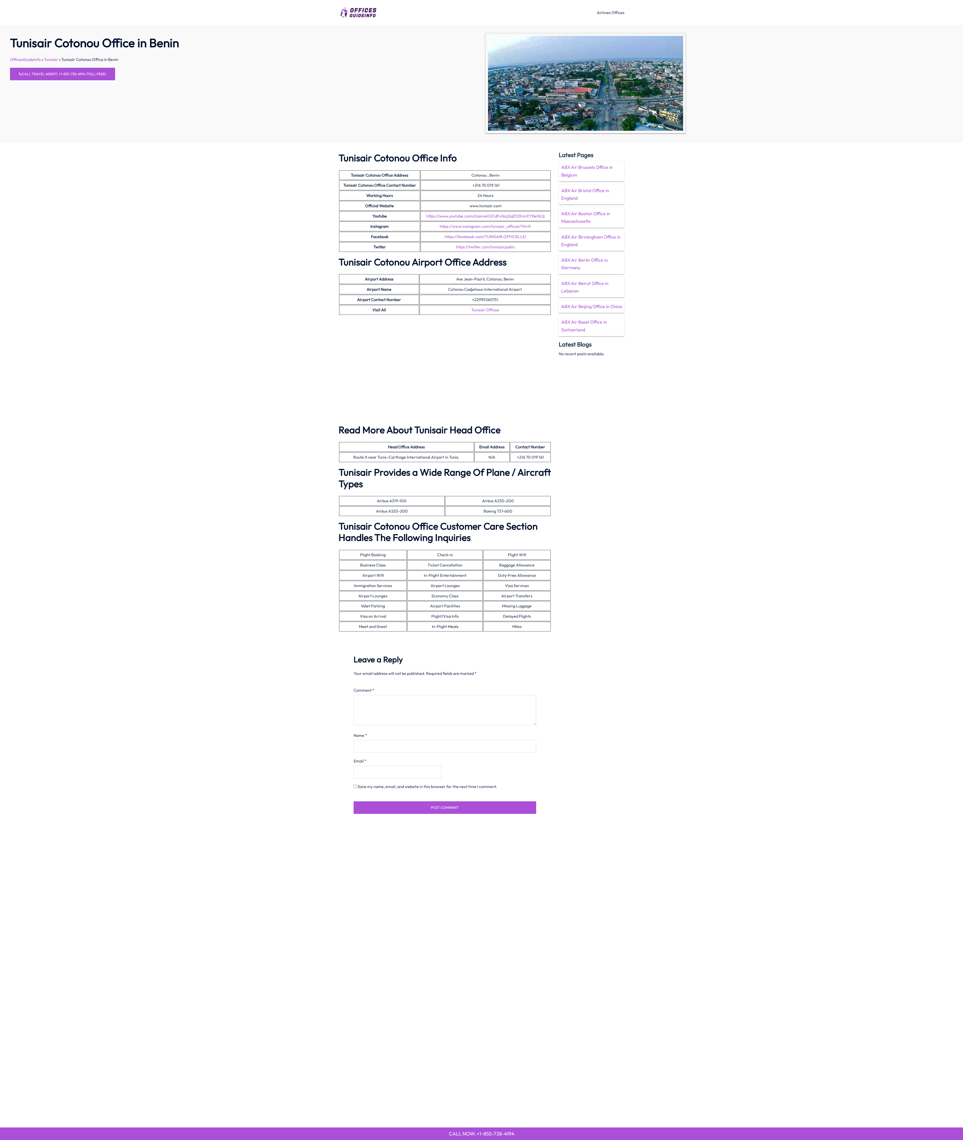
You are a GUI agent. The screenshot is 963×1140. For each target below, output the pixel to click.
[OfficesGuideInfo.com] (358, 11)
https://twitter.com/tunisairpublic (485, 246)
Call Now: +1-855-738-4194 (481, 1133)
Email (360, 760)
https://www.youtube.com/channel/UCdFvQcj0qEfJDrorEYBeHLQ (485, 216)
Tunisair (51, 59)
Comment (364, 690)
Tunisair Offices (485, 309)
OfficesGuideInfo (25, 59)
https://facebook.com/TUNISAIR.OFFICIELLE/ (485, 236)
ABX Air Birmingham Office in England (590, 240)
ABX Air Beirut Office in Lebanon (584, 287)
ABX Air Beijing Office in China (591, 306)
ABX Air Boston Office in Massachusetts (585, 217)
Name (360, 735)
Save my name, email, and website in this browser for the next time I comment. (427, 786)
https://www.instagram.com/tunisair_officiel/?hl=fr (485, 226)
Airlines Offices (610, 12)
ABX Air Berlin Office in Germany (584, 263)
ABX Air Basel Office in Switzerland (584, 325)
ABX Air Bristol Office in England (585, 194)
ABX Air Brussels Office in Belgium (587, 171)
